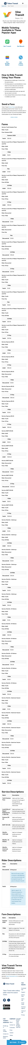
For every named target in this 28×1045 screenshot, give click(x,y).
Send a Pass (12, 107)
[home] (11, 3)
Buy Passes (14, 1042)
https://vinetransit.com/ (11, 976)
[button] (23, 3)
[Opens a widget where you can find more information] (21, 1042)
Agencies (4, 6)
